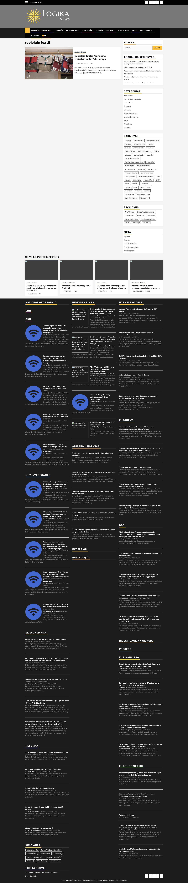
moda (158, 176)
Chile (151, 144)
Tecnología (87, 30)
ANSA (75, 291)
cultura (156, 151)
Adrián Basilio (32, 790)
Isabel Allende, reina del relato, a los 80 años (139, 83)
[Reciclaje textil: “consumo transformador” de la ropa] (49, 63)
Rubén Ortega (125, 730)
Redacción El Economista (35, 726)
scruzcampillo (49, 518)
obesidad (135, 184)
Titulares (127, 128)
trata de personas (131, 198)
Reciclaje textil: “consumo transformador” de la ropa (90, 58)
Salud (134, 30)
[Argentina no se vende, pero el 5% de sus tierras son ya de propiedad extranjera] (33, 422)
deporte (150, 155)
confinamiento (138, 148)
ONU (111, 291)
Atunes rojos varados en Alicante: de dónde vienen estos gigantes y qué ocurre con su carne (55, 514)
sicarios (137, 191)
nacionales (137, 180)
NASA (158, 180)
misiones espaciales (146, 176)
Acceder (127, 240)
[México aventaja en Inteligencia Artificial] (76, 270)
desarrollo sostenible (132, 158)
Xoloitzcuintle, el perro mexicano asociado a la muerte (146, 287)
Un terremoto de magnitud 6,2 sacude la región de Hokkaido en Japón (55, 388)
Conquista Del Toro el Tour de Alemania (39, 788)
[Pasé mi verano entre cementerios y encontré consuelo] (80, 430)
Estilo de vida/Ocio (80, 52)
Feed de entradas (130, 244)
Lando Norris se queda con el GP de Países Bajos (43, 769)
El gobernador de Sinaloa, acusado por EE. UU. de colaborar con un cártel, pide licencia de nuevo (102, 311)
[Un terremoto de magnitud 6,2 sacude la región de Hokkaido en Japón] (33, 394)
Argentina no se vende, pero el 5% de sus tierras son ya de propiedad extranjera (55, 416)
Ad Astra (128, 141)
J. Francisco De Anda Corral (36, 705)
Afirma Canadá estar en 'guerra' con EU (39, 828)
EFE (92, 63)
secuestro (128, 191)
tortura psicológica (143, 194)
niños (127, 184)
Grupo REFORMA (33, 811)
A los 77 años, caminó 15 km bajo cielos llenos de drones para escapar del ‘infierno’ (102, 369)
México (127, 180)
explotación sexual (143, 166)
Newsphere (110, 881)
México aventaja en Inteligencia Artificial (138, 67)
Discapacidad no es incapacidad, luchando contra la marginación (111, 287)
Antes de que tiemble (126, 815)
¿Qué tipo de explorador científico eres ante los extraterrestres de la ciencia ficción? (55, 607)
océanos (145, 184)
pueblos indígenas (131, 187)
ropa (142, 187)
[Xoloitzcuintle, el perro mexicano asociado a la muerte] (146, 270)
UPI (40, 293)
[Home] (27, 30)
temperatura (129, 194)
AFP (29, 641)
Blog (26, 876)
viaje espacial (145, 198)
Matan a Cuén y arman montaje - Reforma (134, 375)
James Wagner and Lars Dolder (101, 316)
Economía (99, 30)
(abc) (47, 335)
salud (149, 187)
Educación (58, 30)
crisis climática (130, 151)
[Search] (161, 33)
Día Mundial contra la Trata (134, 162)
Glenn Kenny (96, 401)
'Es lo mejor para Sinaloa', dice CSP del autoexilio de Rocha (46, 753)
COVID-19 (150, 148)
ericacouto (48, 488)
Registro (127, 237)
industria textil (130, 169)
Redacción (124, 668)
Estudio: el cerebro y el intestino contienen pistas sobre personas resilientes (41, 288)
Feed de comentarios (131, 247)
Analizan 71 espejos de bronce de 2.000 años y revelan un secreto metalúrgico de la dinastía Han (55, 484)
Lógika (148, 291)
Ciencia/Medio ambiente (41, 30)
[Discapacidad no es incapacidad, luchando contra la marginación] (111, 270)
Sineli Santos (31, 771)
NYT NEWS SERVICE (34, 830)
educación (150, 162)
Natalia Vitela (32, 755)
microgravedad (130, 176)
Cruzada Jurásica (144, 151)
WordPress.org (129, 251)
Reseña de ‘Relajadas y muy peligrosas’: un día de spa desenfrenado (100, 397)
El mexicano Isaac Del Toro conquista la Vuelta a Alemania (46, 639)
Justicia (109, 30)
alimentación (138, 141)
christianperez (49, 583)
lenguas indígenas (131, 173)
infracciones (152, 169)
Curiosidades (146, 30)
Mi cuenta (35, 36)
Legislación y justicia (131, 117)
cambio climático (140, 144)
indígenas (141, 169)
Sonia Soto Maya (33, 684)
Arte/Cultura (72, 30)
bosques (128, 144)
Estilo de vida (123, 30)
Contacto (33, 876)
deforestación (139, 155)
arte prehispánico (153, 141)
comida (127, 148)
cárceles (128, 155)
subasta (146, 191)
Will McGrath (96, 427)
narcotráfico (148, 180)
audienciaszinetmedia (52, 611)
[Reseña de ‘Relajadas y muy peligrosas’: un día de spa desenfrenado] (80, 402)
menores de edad (147, 173)
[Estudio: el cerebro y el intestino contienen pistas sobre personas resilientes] (41, 270)
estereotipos (129, 166)
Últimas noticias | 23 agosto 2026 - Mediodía (135, 467)
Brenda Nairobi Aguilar (128, 749)
